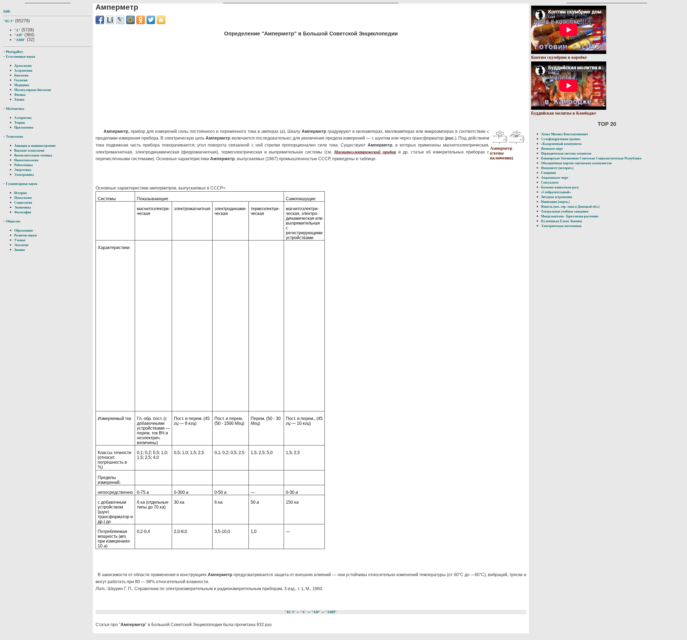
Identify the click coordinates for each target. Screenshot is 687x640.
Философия (22, 212)
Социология (23, 202)
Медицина (21, 85)
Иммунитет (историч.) (557, 168)
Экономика (22, 207)
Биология (21, 75)
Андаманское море (554, 178)
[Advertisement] (208, 79)
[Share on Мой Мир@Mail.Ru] (130, 20)
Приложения (23, 127)
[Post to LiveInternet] (110, 20)
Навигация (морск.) (555, 202)
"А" (17, 30)
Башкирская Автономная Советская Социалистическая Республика (591, 158)
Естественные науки (20, 56)
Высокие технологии (29, 150)
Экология (21, 245)
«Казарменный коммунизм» (561, 144)
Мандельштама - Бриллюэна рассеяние (569, 216)
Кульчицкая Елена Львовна (561, 221)
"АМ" (18, 35)
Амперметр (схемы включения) (501, 153)
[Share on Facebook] (100, 20)
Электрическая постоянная (561, 226)
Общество (13, 221)
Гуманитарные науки (21, 184)
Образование (23, 230)
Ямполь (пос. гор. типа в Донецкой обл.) (570, 207)
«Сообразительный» (556, 192)
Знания (19, 250)
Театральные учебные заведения (565, 211)
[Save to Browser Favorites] (161, 20)
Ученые (19, 240)
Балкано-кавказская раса (560, 187)
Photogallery (14, 52)
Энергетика (22, 170)
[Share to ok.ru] (140, 20)
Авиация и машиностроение (35, 146)
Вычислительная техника (33, 155)
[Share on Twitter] (151, 20)
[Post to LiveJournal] (120, 20)
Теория (19, 123)
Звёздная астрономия (556, 197)
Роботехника (23, 165)
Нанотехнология (26, 160)
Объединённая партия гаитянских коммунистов (576, 163)
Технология (14, 136)
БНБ (6, 11)
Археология (23, 66)
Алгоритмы (22, 118)
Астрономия (23, 70)
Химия (19, 99)
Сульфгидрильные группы (560, 139)
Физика (19, 95)
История (20, 193)
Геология (21, 80)
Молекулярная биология (32, 90)
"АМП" (20, 40)
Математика (15, 109)
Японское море (552, 149)
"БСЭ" (8, 21)
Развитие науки (25, 235)
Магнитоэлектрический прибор (365, 152)
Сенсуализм (549, 182)
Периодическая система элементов (566, 153)
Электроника (24, 175)
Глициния (548, 173)
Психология (23, 198)
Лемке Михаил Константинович (564, 134)
